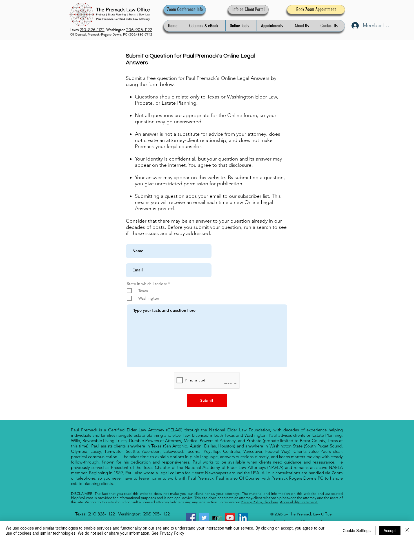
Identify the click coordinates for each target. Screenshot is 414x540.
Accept (390, 530)
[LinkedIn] (243, 518)
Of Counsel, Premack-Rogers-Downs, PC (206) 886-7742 (111, 34)
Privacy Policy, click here (259, 502)
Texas (75, 30)
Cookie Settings (357, 530)
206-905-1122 (139, 30)
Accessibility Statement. (299, 502)
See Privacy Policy (168, 533)
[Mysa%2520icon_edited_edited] (217, 518)
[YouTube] (230, 518)
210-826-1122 (92, 30)
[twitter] (204, 518)
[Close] (407, 530)
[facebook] (191, 518)
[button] (205, 25)
